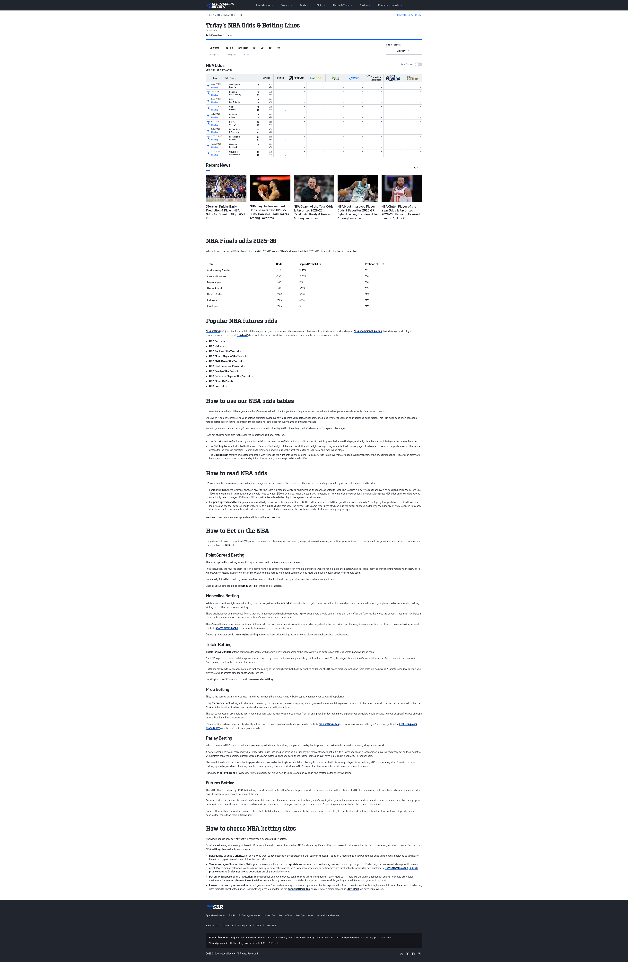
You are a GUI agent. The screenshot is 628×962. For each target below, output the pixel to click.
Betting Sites (285, 915)
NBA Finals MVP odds (221, 381)
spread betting (248, 585)
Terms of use (212, 925)
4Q (278, 47)
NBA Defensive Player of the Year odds (231, 376)
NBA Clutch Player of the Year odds (229, 356)
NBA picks (242, 334)
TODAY (399, 15)
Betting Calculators (251, 915)
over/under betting (262, 679)
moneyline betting (247, 634)
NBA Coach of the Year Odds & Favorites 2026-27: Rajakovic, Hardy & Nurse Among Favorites (313, 212)
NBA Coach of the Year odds (225, 371)
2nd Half (243, 47)
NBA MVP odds (217, 346)
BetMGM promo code (396, 867)
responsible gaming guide (241, 880)
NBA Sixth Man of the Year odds (227, 361)
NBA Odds (228, 14)
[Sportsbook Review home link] (215, 907)
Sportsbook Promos (215, 915)
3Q (270, 47)
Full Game (214, 47)
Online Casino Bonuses (328, 915)
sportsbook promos (300, 864)
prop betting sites (329, 723)
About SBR (271, 925)
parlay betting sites (299, 888)
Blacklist (233, 915)
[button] (411, 64)
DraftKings (353, 888)
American (401, 51)
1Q (254, 47)
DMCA (258, 925)
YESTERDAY (408, 15)
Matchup (214, 87)
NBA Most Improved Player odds (227, 366)
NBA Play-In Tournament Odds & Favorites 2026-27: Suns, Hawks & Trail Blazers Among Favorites (269, 212)
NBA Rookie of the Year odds (225, 351)
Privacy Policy (244, 925)
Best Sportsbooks (304, 915)
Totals (239, 14)
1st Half (229, 47)
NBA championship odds (368, 330)
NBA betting (213, 330)
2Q (262, 47)
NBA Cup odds (217, 341)
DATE (417, 15)
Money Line (231, 54)
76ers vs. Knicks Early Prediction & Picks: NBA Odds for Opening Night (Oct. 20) (226, 212)
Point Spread (214, 54)
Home (209, 14)
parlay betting (228, 772)
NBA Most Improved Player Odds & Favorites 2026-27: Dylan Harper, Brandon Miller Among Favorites (358, 212)
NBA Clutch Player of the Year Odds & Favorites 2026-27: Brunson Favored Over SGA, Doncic (401, 212)
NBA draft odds (218, 386)
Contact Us (228, 925)
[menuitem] (217, 915)
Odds (217, 14)
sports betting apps (227, 627)
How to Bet (269, 915)
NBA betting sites (216, 849)
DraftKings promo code (241, 871)
